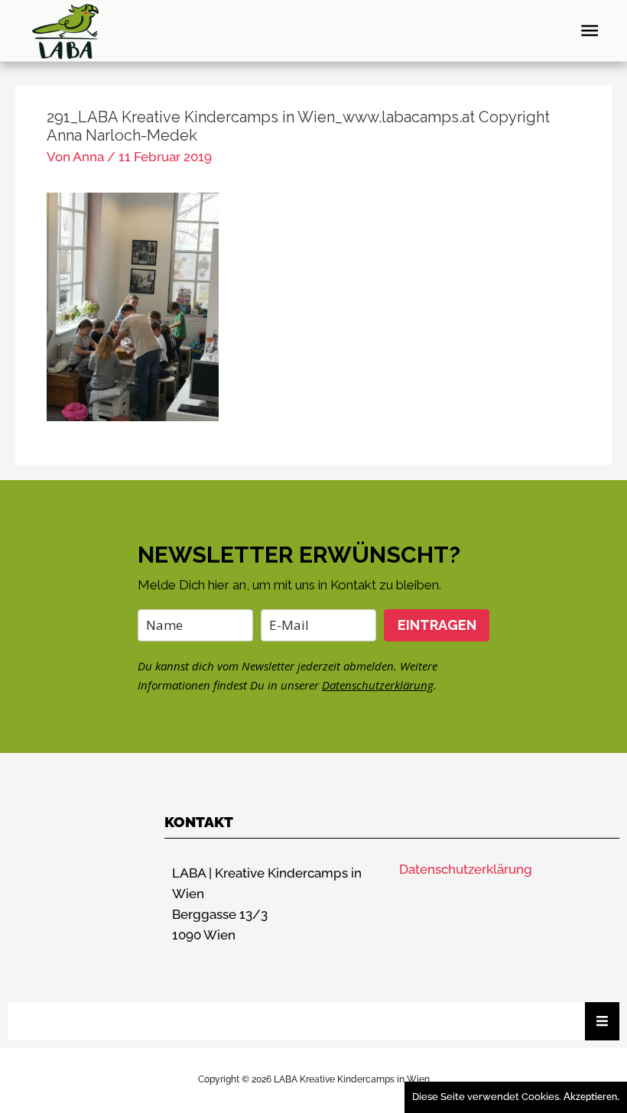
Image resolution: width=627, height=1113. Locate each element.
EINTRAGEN (437, 625)
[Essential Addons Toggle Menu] (602, 1021)
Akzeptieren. (591, 1097)
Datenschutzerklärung (378, 685)
